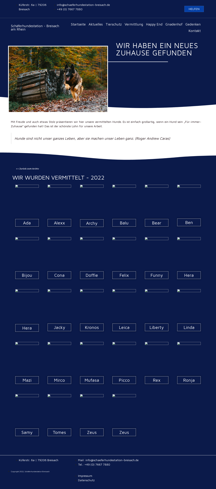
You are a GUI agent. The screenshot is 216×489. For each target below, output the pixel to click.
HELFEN (194, 9)
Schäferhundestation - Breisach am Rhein (35, 27)
